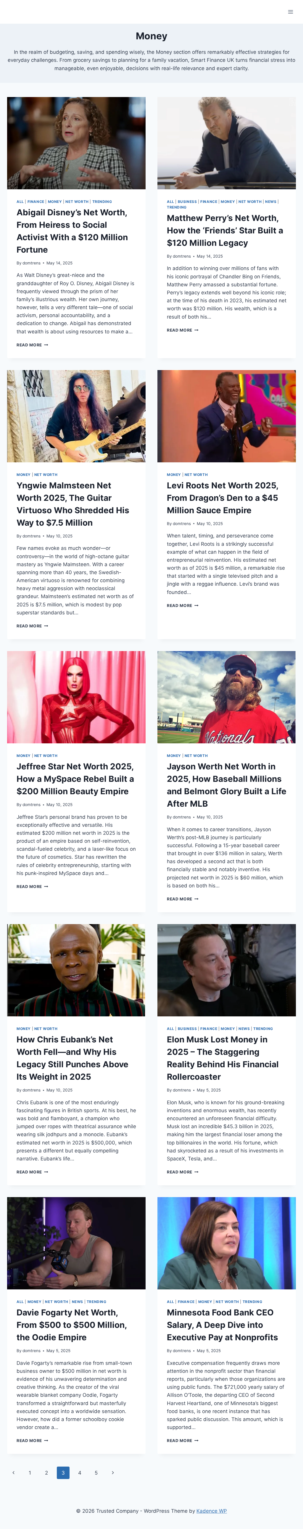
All (20, 201)
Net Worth (76, 201)
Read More (32, 345)
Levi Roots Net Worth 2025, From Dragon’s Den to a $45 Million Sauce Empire (222, 497)
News (270, 201)
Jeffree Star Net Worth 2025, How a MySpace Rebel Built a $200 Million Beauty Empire (75, 778)
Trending (102, 201)
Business (187, 201)
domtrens (31, 263)
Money (55, 201)
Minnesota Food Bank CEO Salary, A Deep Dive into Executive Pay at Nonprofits (222, 1324)
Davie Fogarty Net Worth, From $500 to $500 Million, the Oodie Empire (72, 1324)
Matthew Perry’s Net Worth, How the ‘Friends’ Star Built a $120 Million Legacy (225, 230)
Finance (36, 201)
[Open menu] (290, 11)
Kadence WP (211, 1511)
